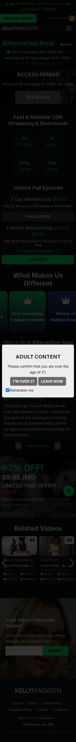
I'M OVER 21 (23, 381)
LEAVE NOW (52, 381)
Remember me (21, 390)
